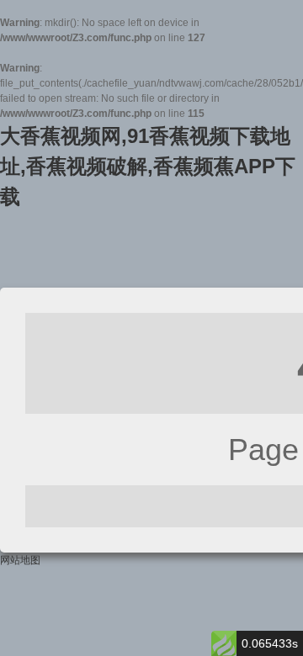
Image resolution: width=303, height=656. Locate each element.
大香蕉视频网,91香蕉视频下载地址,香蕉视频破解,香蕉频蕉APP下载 (147, 166)
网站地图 (20, 560)
